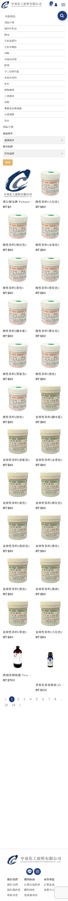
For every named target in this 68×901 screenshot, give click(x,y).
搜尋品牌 (8, 146)
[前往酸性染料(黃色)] (18, 269)
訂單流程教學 (32, 884)
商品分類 (9, 22)
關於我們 (12, 879)
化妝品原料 (10, 40)
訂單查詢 (49, 884)
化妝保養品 (10, 47)
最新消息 (12, 895)
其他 (6, 120)
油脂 (6, 53)
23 (6, 705)
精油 (6, 34)
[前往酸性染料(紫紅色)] (50, 312)
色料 (6, 84)
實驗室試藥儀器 (13, 108)
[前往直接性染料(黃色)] (18, 484)
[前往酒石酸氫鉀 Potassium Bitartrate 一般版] (18, 183)
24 (13, 705)
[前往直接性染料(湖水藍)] (50, 398)
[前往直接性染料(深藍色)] (18, 441)
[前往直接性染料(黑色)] (18, 570)
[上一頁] (5, 699)
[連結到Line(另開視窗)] (29, 871)
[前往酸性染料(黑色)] (50, 355)
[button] (63, 4)
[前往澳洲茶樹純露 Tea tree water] (18, 656)
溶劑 (6, 102)
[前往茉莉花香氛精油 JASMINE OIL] (50, 661)
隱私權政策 (13, 890)
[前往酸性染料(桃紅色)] (18, 226)
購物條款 (29, 890)
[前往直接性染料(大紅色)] (50, 613)
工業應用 (9, 96)
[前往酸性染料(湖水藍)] (18, 312)
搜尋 (7, 162)
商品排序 (8, 133)
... (61, 699)
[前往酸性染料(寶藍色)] (18, 355)
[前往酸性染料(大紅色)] (50, 183)
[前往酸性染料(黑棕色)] (50, 269)
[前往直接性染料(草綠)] (18, 613)
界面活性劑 (10, 59)
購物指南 (29, 879)
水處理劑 (9, 114)
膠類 (6, 65)
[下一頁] (20, 705)
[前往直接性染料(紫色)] (50, 527)
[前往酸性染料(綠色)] (18, 398)
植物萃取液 (10, 28)
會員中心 (49, 890)
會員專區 (49, 879)
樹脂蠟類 (9, 90)
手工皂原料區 (11, 71)
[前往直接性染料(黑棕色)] (18, 527)
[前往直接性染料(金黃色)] (50, 441)
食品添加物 (10, 77)
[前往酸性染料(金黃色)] (50, 226)
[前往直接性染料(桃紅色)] (50, 484)
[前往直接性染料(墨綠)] (50, 570)
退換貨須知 (30, 895)
